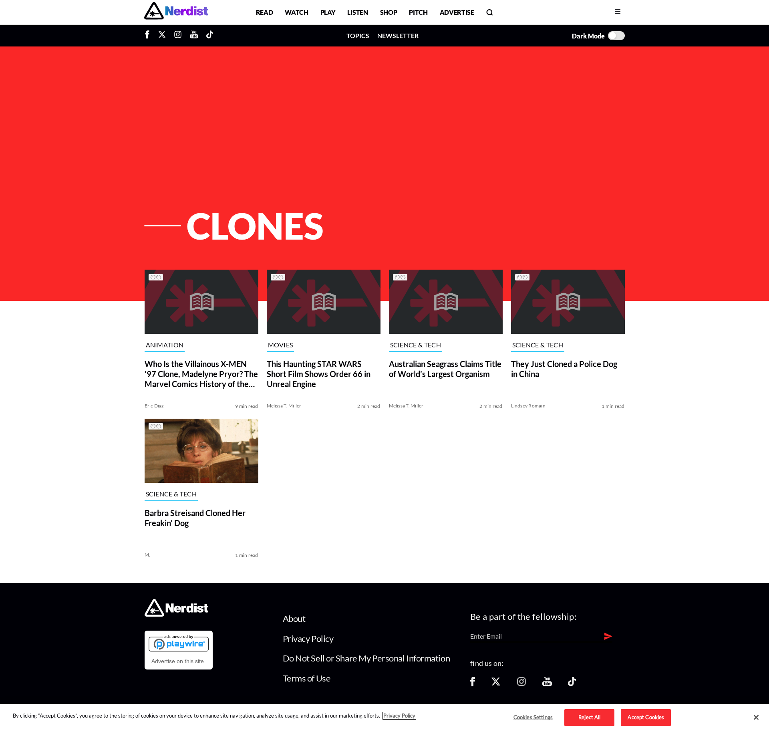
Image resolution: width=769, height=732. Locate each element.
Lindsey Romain (528, 406)
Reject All (589, 717)
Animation (165, 345)
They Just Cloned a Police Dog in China (564, 369)
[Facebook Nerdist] (149, 35)
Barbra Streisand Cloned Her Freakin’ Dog (195, 518)
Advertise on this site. (178, 661)
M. (147, 555)
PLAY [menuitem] (328, 12)
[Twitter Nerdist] (162, 35)
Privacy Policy (308, 638)
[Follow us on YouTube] (547, 684)
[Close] (756, 717)
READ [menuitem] (264, 12)
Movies (280, 345)
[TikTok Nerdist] (209, 35)
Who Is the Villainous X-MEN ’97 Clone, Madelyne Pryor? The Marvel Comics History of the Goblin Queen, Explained (201, 374)
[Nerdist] (176, 12)
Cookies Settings (533, 717)
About (294, 618)
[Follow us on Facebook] (472, 684)
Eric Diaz (154, 406)
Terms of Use (307, 678)
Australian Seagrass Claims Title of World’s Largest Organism (445, 369)
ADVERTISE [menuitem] (457, 12)
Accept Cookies (646, 717)
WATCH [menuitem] (296, 12)
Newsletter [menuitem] (398, 35)
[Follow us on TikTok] (572, 684)
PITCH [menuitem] (418, 12)
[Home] (176, 614)
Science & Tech (415, 345)
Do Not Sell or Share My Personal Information (366, 658)
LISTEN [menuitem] (357, 12)
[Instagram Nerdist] (178, 35)
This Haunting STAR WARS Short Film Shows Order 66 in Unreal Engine (318, 374)
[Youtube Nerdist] (194, 35)
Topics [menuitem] (357, 35)
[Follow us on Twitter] (496, 684)
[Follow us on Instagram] (521, 684)
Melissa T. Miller (284, 406)
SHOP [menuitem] (388, 12)
